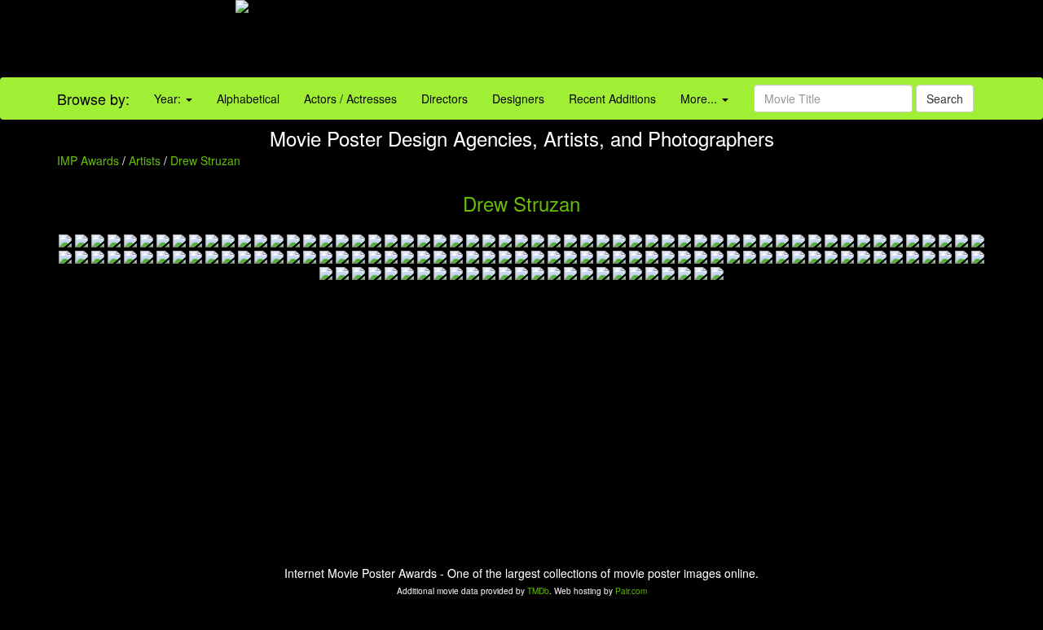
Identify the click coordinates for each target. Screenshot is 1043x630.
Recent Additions (612, 98)
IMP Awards (88, 160)
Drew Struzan (205, 160)
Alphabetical (248, 98)
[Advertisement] (652, 40)
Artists (145, 160)
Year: (169, 98)
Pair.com (631, 591)
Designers (518, 98)
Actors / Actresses (350, 98)
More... (700, 98)
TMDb (538, 591)
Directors (444, 98)
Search (944, 98)
